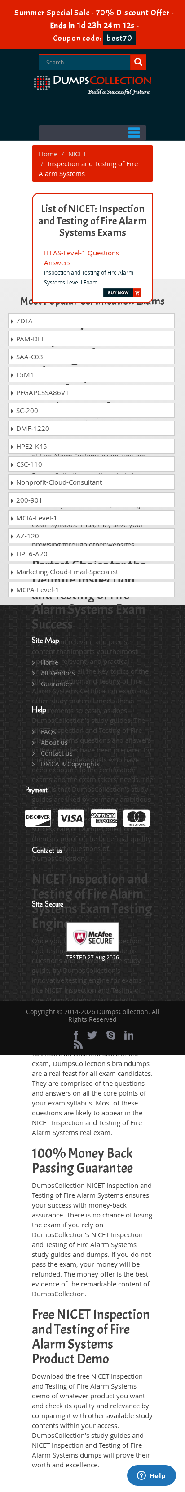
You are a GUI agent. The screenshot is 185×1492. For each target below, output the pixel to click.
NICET (77, 153)
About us (54, 742)
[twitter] (92, 1035)
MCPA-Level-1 (36, 589)
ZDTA (23, 320)
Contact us (57, 753)
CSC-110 (28, 464)
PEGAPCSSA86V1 (41, 392)
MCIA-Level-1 (35, 517)
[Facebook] (76, 1035)
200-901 (28, 499)
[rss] (78, 1044)
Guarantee (57, 684)
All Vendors (58, 673)
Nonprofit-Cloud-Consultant (58, 481)
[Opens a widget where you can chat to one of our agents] (151, 1476)
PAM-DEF (29, 338)
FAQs (48, 731)
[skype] (110, 1035)
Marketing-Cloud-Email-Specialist (66, 571)
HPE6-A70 (31, 553)
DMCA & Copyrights (70, 764)
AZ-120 (26, 535)
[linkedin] (128, 1035)
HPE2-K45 (30, 446)
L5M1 (24, 374)
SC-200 (26, 410)
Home (48, 153)
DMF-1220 (31, 428)
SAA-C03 (28, 356)
